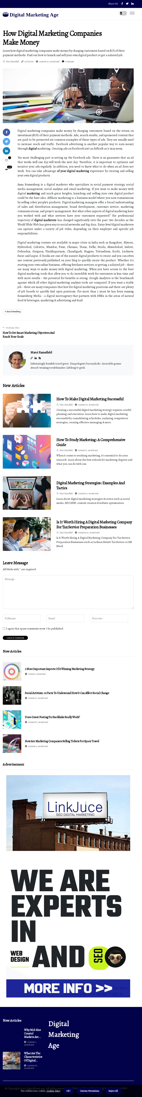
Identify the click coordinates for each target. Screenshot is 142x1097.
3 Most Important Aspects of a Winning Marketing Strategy (59, 669)
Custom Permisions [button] (89, 1090)
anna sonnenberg (13, 311)
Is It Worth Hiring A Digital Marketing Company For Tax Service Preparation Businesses (94, 524)
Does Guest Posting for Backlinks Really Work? (52, 717)
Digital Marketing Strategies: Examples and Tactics (90, 485)
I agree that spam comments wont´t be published (34, 628)
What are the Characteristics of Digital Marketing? (33, 1057)
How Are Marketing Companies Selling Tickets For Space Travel (62, 741)
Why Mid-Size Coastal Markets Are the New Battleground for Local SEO (32, 1033)
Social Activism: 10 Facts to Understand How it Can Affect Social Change (67, 693)
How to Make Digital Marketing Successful (90, 399)
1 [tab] (68, 118)
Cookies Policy (53, 1090)
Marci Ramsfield (12, 61)
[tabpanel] (68, 95)
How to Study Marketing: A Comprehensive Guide (90, 442)
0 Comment (69, 61)
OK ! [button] (68, 1090)
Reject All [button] (113, 1090)
